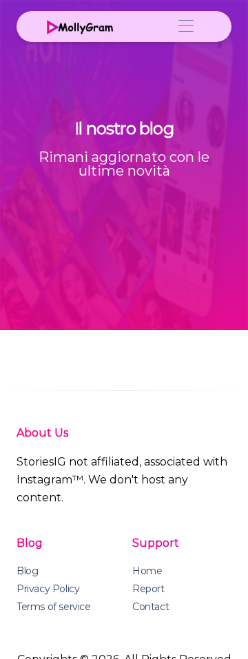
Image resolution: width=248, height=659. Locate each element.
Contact (150, 606)
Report (148, 589)
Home (147, 571)
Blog (27, 571)
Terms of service (54, 606)
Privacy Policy (48, 589)
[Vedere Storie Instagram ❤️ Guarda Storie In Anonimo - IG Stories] (78, 26)
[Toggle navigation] (185, 26)
